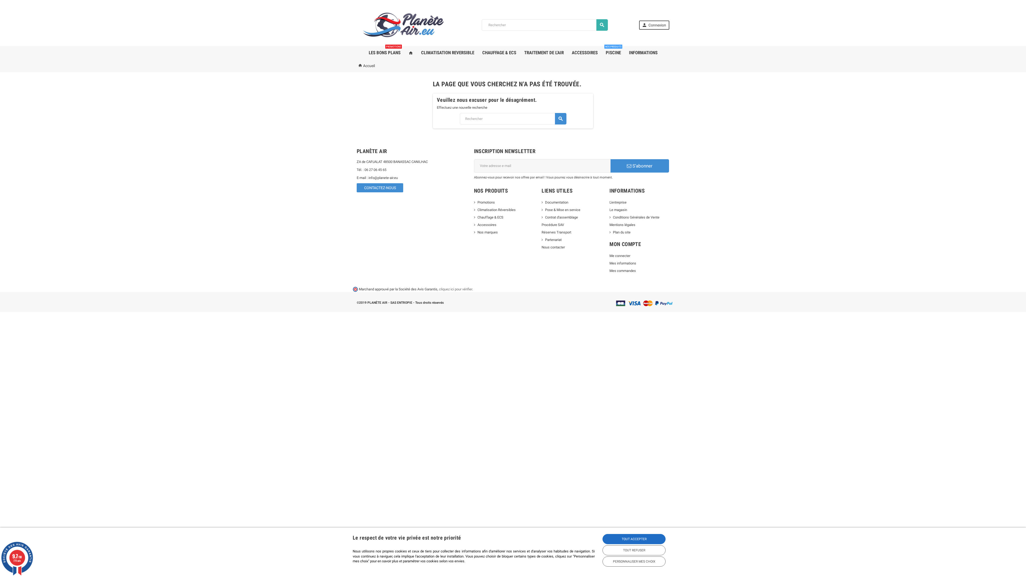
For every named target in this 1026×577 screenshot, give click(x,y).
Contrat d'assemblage (561, 217)
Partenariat (553, 240)
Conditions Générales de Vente (636, 217)
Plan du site (622, 232)
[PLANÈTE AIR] (403, 25)
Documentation (556, 202)
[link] (654, 25)
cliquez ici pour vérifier (455, 289)
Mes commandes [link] (622, 271)
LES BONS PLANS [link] (385, 50)
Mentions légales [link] (622, 225)
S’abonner (641, 166)
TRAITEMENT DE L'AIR (544, 52)
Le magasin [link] (618, 210)
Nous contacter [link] (553, 247)
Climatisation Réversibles (496, 210)
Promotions (486, 202)
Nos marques (487, 232)
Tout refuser (634, 550)
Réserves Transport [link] (556, 232)
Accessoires (486, 225)
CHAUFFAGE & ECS (499, 52)
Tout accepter (634, 539)
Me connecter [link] (619, 256)
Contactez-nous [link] (380, 188)
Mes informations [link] (622, 263)
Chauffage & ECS (490, 217)
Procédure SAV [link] (553, 225)
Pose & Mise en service (562, 210)
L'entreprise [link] (618, 202)
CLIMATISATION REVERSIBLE (447, 52)
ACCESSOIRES (585, 52)
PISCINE (613, 50)
